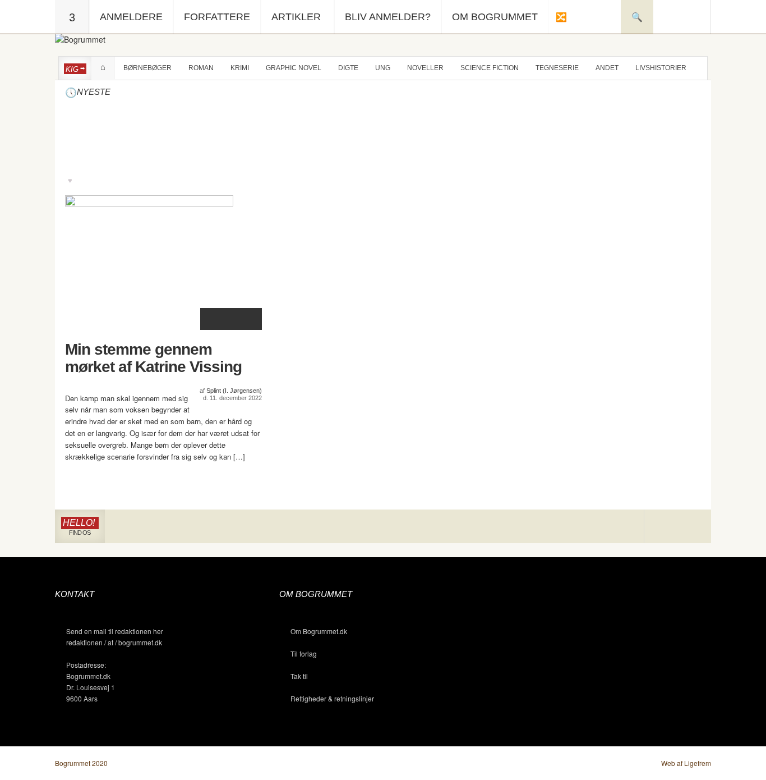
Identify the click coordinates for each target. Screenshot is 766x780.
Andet (607, 68)
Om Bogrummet (495, 16)
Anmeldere (131, 16)
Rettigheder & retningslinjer (332, 698)
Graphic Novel (293, 68)
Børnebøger (147, 68)
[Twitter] (694, 527)
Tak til (299, 676)
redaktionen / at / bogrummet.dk (114, 642)
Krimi (239, 68)
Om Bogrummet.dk (318, 631)
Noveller (425, 68)
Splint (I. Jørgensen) (234, 390)
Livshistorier (660, 68)
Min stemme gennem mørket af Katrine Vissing (153, 358)
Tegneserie (557, 68)
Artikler (296, 16)
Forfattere (217, 16)
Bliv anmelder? (388, 16)
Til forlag (303, 653)
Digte (348, 68)
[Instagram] (661, 527)
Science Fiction (489, 68)
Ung (382, 68)
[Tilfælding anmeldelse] (560, 17)
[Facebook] (678, 527)
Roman (201, 68)
